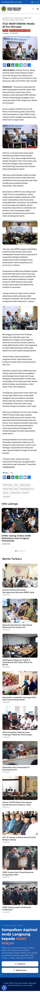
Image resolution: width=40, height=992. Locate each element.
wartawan (6, 496)
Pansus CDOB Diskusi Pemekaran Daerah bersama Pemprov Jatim (17, 803)
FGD (16, 485)
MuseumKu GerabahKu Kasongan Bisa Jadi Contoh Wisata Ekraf (19, 698)
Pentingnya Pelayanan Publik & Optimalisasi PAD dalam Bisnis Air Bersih (17, 662)
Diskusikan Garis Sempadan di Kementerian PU (15, 768)
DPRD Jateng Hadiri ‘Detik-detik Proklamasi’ (16, 908)
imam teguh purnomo (27, 489)
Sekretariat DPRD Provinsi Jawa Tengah (20, 985)
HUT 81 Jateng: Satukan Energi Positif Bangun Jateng (19, 838)
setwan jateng (15, 492)
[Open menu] (37, 8)
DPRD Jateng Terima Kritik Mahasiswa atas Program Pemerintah (16, 538)
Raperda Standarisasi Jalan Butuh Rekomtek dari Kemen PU (17, 626)
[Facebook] (32, 2)
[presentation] (20, 520)
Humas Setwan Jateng (10, 489)
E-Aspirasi (21, 964)
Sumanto (25, 492)
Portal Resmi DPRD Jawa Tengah (12, 2)
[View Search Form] (33, 9)
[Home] (3, 18)
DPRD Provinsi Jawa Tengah (18, 983)
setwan (6, 492)
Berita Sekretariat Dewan (19, 30)
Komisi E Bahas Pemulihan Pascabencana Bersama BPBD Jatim (18, 591)
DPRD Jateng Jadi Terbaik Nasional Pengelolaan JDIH (17, 873)
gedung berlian (25, 485)
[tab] (15, 551)
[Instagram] (38, 2)
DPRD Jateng (7, 485)
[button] (4, 988)
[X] (35, 2)
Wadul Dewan (21, 970)
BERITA (5, 30)
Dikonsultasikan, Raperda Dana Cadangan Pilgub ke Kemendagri (17, 733)
